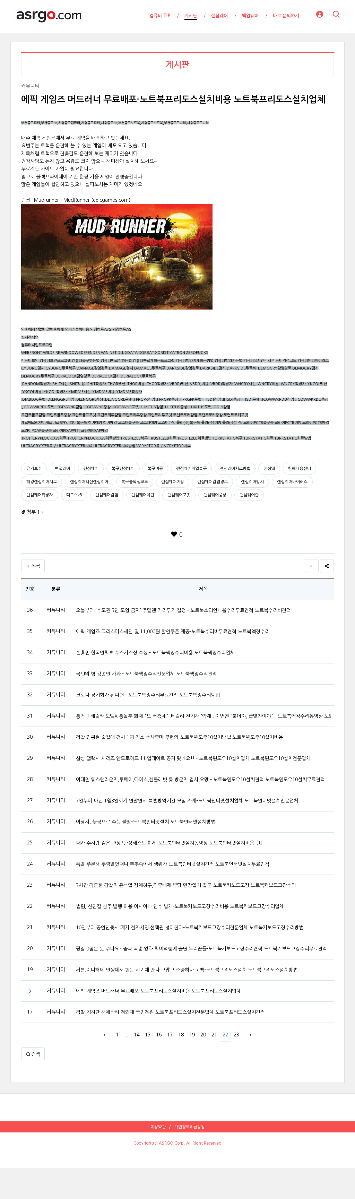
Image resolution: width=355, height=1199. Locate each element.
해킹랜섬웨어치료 (41, 482)
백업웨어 (62, 469)
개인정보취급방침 (189, 1127)
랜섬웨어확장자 (39, 495)
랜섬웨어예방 (172, 482)
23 (236, 1034)
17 (170, 1034)
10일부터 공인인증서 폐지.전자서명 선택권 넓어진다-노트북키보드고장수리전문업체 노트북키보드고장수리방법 (189, 927)
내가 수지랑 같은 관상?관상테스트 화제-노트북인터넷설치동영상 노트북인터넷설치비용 (165, 843)
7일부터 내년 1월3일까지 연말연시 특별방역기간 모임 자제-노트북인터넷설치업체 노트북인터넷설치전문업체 (187, 800)
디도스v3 (74, 495)
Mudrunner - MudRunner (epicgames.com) (82, 200)
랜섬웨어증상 (215, 495)
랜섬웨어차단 (142, 495)
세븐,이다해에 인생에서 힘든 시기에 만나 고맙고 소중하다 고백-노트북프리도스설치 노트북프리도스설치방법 (186, 969)
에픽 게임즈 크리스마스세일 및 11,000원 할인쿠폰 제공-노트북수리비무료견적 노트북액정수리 (172, 631)
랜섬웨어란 (249, 495)
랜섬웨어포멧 (178, 495)
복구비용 (155, 469)
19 (192, 1034)
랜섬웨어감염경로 (212, 482)
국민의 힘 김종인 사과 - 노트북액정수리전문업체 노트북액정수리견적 (146, 673)
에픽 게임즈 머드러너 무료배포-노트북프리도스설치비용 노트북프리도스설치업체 (158, 991)
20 (203, 1034)
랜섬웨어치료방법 (235, 469)
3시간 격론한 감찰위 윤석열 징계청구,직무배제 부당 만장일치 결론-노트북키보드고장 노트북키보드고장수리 (186, 885)
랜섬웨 (269, 469)
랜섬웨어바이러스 (292, 482)
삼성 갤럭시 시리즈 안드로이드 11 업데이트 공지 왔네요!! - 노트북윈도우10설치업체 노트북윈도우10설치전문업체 (193, 758)
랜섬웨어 (90, 469)
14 (136, 1034)
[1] (259, 843)
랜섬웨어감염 (106, 495)
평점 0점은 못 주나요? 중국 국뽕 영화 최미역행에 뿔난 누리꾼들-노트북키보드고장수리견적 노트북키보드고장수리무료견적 (201, 948)
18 (181, 1034)
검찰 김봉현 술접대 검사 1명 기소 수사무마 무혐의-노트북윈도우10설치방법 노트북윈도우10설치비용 (179, 737)
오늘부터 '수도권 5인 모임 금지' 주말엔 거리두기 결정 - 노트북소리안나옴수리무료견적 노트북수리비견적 (183, 610)
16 (159, 1034)
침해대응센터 (299, 469)
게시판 (178, 65)
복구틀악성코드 (134, 482)
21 (214, 1034)
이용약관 (158, 1127)
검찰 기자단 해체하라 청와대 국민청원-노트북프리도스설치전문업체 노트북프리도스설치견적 (170, 1012)
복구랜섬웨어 (123, 469)
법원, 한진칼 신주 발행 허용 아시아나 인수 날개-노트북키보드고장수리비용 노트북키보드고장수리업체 (180, 906)
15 (147, 1034)
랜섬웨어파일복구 (191, 469)
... (126, 1034)
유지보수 (34, 469)
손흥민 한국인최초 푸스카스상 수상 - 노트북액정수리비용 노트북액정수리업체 (155, 652)
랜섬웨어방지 (252, 482)
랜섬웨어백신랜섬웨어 (89, 482)
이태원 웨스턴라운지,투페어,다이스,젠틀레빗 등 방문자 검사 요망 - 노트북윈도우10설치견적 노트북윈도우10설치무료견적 (200, 779)
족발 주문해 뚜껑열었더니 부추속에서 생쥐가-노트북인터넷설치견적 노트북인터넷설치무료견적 (172, 864)
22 (225, 1034)
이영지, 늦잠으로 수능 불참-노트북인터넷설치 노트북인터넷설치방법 (145, 821)
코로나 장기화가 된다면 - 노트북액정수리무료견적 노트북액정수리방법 (148, 695)
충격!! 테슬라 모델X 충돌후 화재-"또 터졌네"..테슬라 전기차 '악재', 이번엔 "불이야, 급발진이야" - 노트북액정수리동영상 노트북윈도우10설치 (203, 716)
